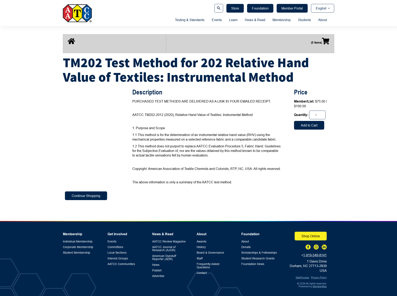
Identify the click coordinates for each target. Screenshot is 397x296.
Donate (246, 247)
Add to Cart (309, 125)
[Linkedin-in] (324, 247)
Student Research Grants (258, 258)
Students (304, 20)
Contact (202, 273)
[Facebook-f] (308, 247)
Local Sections (117, 252)
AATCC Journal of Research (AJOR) (164, 249)
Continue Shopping (86, 196)
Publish (157, 270)
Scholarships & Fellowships (259, 252)
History (201, 247)
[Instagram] (316, 247)
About (322, 20)
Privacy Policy (319, 277)
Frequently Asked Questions (208, 266)
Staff (200, 258)
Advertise (158, 276)
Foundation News (252, 264)
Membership (282, 20)
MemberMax (320, 286)
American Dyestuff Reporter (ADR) (164, 257)
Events (217, 20)
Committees (115, 247)
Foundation (250, 234)
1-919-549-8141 (315, 255)
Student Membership (76, 252)
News (155, 264)
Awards (201, 241)
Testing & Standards (189, 20)
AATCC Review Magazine (169, 241)
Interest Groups (118, 258)
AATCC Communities (121, 264)
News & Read (255, 20)
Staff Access (302, 277)
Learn (233, 20)
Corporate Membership (78, 247)
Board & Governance (210, 252)
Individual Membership (77, 241)
